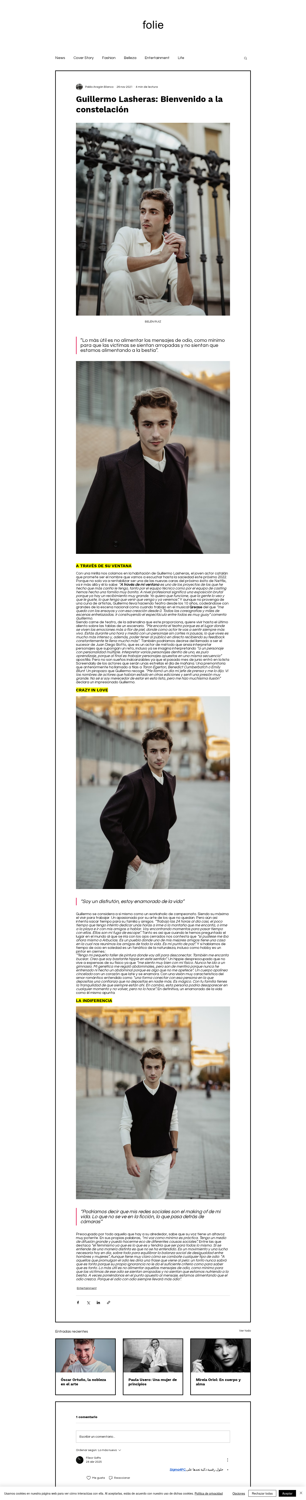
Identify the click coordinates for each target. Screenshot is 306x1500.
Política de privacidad (209, 1493)
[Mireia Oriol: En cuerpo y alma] (220, 1355)
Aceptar (287, 1493)
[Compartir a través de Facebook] (78, 1302)
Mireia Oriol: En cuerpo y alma (218, 1381)
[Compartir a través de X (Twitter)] (88, 1302)
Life (181, 58)
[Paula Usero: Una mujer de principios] (153, 1355)
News (60, 58)
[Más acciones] (227, 1459)
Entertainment (157, 58)
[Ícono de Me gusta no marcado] (88, 1477)
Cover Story (83, 58)
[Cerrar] (301, 1493)
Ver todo (245, 1330)
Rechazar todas (262, 1493)
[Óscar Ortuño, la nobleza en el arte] (85, 1355)
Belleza (130, 58)
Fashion (109, 58)
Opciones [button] (239, 1493)
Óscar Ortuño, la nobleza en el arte (83, 1381)
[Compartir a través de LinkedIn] (98, 1302)
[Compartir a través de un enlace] (109, 1302)
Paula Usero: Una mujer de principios (152, 1381)
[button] (246, 58)
